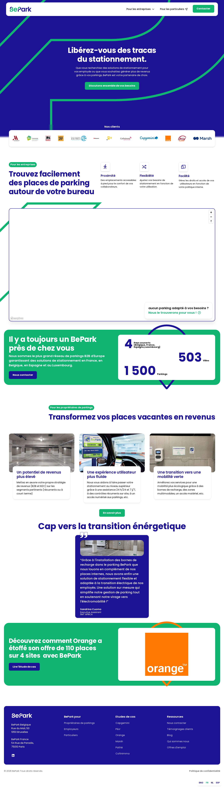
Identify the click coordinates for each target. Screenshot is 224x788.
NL (212, 782)
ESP (218, 782)
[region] (112, 265)
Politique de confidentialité (204, 770)
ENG (201, 782)
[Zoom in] (211, 212)
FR (207, 782)
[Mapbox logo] (16, 318)
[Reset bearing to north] (211, 221)
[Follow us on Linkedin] (13, 755)
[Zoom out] (211, 217)
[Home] (20, 9)
